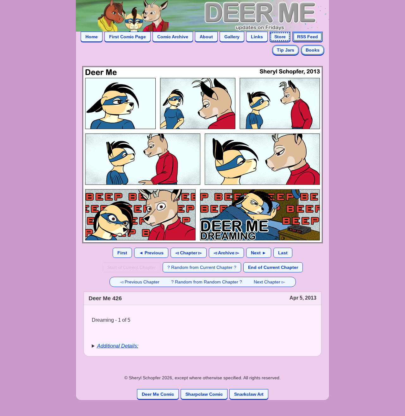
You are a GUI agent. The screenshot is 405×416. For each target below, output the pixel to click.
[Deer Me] (196, 15)
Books (313, 50)
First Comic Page (127, 36)
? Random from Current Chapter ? (201, 267)
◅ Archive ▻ (226, 252)
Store (280, 36)
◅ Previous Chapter (139, 281)
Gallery (232, 36)
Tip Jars (285, 50)
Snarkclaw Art (249, 394)
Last (283, 252)
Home (91, 36)
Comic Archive (172, 36)
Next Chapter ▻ (269, 281)
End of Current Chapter (273, 267)
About (206, 36)
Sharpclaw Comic (204, 394)
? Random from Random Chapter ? (206, 281)
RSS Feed (307, 36)
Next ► (258, 252)
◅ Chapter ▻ (188, 252)
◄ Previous (151, 252)
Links (257, 36)
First (122, 252)
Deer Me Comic (158, 394)
